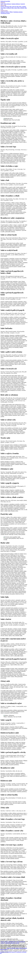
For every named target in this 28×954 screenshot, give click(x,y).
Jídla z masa (14, 8)
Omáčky (7, 12)
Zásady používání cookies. (13, 948)
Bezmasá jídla (8, 6)
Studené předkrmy (16, 4)
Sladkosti (3, 12)
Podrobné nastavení (11, 952)
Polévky (2, 6)
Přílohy (11, 12)
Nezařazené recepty (5, 13)
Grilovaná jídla (15, 6)
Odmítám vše (3, 952)
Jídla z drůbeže (20, 8)
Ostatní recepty (4, 10)
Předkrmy (3, 2)
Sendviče (23, 4)
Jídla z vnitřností (7, 8)
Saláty (2, 4)
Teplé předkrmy (7, 4)
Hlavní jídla (3, 5)
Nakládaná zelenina (18, 12)
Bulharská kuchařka (5, 1)
